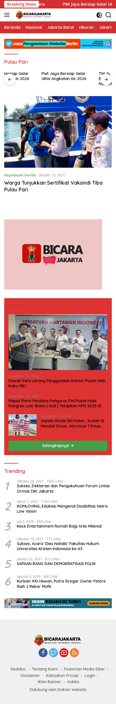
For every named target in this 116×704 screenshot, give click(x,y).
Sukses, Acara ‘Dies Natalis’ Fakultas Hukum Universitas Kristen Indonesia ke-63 (58, 546)
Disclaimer (30, 675)
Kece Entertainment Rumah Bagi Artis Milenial (59, 526)
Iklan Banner (49, 681)
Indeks (73, 681)
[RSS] (74, 653)
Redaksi (18, 669)
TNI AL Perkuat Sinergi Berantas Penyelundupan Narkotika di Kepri (84, 78)
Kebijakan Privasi (62, 675)
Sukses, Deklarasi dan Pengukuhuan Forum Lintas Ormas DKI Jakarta (63, 488)
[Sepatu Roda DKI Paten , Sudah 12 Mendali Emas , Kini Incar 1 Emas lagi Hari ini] (22, 425)
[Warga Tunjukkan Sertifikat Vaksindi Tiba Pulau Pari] (58, 132)
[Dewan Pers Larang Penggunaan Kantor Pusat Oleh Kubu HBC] (58, 342)
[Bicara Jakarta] (33, 15)
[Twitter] (53, 653)
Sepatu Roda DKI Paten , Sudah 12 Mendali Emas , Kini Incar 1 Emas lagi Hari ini (72, 423)
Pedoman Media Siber (84, 669)
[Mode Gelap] (99, 15)
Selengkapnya (56, 445)
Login (90, 675)
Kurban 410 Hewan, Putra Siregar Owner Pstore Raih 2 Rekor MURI (61, 584)
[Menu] (8, 15)
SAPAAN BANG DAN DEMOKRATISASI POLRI (56, 563)
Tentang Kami (45, 669)
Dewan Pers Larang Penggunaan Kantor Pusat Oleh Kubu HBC (56, 383)
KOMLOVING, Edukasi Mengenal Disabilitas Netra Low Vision (62, 509)
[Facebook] (43, 653)
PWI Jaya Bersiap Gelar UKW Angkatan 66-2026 (26, 76)
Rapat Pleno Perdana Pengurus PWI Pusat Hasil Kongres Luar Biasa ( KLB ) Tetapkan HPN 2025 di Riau (54, 403)
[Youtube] (63, 653)
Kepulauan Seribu (20, 175)
